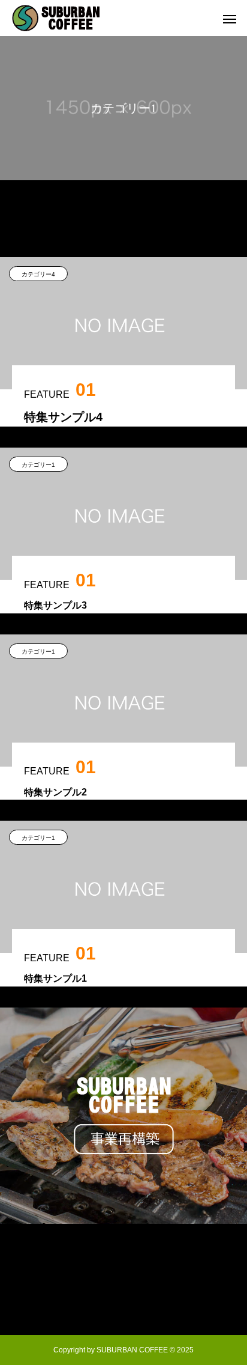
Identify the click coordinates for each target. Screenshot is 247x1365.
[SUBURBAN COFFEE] (56, 18)
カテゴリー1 (38, 464)
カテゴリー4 (38, 274)
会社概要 (123, 1274)
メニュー (123, 1251)
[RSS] (123, 1307)
